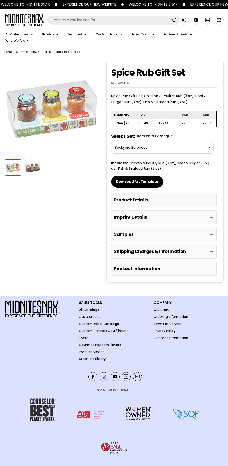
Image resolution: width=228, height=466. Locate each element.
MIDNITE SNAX (118, 390)
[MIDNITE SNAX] (56, 4)
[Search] (174, 20)
